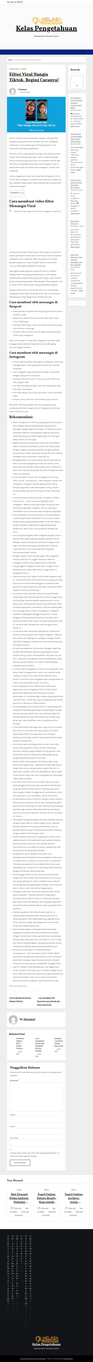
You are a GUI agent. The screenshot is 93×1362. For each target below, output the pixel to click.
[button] (9, 52)
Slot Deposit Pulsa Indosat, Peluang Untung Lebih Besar (77, 103)
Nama (13, 1115)
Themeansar (68, 1359)
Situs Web (14, 1138)
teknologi (23, 69)
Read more (75, 126)
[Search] (77, 85)
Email (13, 1126)
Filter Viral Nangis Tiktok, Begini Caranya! (28, 60)
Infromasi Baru (14, 69)
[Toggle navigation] (83, 52)
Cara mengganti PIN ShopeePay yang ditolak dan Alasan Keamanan (48, 1001)
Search (75, 70)
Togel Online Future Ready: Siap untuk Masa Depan (46, 1200)
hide (21, 193)
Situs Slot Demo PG (21, 1248)
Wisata (19, 1189)
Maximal (23, 89)
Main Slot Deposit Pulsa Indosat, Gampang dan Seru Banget (76, 260)
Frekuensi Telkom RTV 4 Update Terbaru (20, 1043)
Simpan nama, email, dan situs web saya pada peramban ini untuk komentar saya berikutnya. (34, 1154)
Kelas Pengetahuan (46, 28)
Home (10, 60)
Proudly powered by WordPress (33, 1359)
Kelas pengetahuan (18, 986)
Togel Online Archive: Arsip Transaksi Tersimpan (74, 1202)
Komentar (14, 1080)
